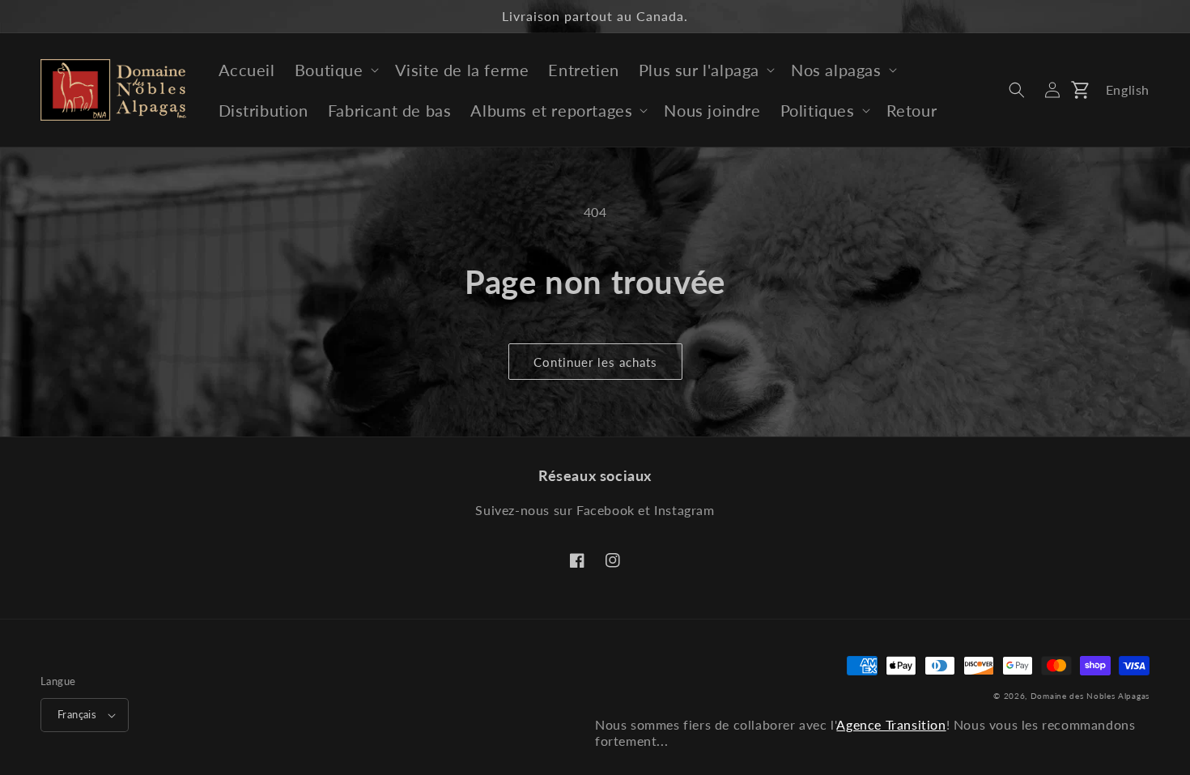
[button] (335, 69)
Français (76, 714)
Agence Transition (891, 724)
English (1128, 89)
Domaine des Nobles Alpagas (1090, 695)
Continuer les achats (595, 362)
